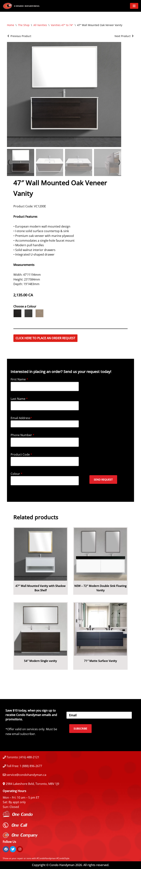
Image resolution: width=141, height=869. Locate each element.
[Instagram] (20, 849)
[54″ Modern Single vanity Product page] (40, 629)
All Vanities (40, 25)
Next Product (123, 36)
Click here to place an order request (45, 338)
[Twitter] (13, 849)
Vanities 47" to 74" (62, 25)
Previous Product (20, 36)
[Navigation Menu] (134, 6)
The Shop (24, 25)
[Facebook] (6, 849)
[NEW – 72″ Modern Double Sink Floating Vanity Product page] (100, 554)
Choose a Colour (24, 306)
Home (10, 25)
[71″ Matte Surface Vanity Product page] (100, 629)
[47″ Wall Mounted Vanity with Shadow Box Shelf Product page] (40, 554)
